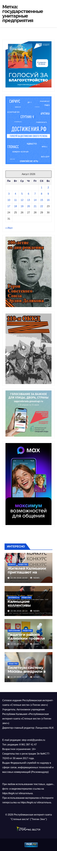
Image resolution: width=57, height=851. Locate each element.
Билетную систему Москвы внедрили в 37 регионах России (26, 671)
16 (48, 200)
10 (8, 200)
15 (41, 200)
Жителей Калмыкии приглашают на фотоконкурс (27, 572)
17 (8, 206)
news (36, 578)
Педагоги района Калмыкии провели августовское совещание (26, 640)
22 (41, 206)
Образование (14, 630)
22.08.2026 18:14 (19, 611)
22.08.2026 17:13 (19, 644)
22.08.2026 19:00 (19, 578)
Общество (22, 564)
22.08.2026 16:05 (19, 677)
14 (35, 200)
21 (35, 206)
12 (22, 200)
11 (15, 200)
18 (15, 206)
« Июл (8, 228)
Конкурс (12, 564)
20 (28, 206)
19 (22, 206)
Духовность (14, 597)
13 (28, 200)
